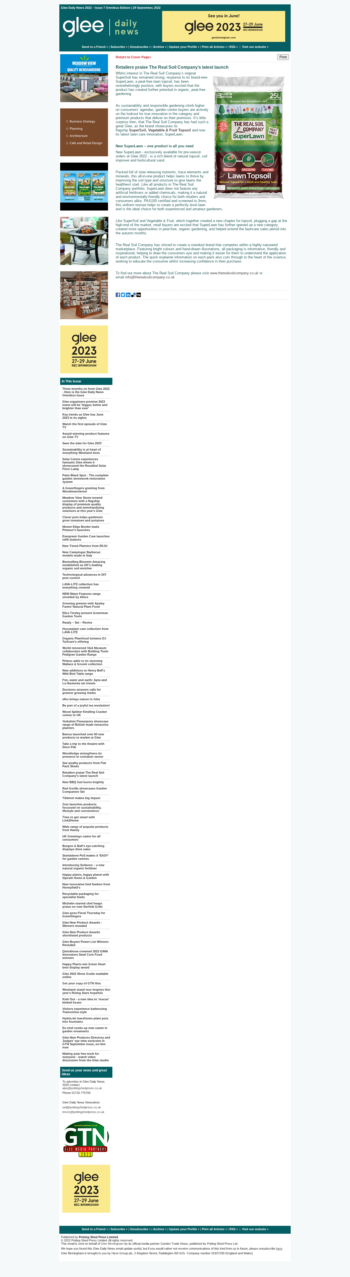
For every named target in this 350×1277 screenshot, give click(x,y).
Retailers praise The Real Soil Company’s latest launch (83, 774)
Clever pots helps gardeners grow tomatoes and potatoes (83, 518)
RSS (232, 46)
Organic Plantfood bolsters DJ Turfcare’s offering (84, 640)
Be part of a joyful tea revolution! (86, 705)
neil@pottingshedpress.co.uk (81, 1107)
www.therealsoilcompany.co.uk (234, 273)
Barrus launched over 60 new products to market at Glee (83, 736)
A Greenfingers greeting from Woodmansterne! (83, 489)
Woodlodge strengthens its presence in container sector (82, 755)
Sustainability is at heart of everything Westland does (81, 451)
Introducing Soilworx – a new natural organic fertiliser (83, 866)
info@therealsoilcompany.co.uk (150, 277)
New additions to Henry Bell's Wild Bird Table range (83, 672)
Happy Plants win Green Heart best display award (84, 965)
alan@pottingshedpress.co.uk (82, 1088)
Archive (158, 46)
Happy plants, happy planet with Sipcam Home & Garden (85, 876)
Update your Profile (183, 46)
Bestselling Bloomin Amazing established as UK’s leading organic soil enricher (83, 565)
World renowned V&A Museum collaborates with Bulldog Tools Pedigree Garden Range (85, 651)
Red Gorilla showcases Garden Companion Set (84, 790)
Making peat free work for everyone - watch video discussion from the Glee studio (85, 1057)
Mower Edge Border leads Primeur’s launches (80, 528)
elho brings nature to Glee (81, 699)
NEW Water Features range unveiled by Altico (81, 595)
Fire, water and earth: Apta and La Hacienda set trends (84, 681)
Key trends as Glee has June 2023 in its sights (82, 416)
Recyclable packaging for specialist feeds (80, 895)
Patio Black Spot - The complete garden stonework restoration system (85, 478)
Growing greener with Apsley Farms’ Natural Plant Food (83, 605)
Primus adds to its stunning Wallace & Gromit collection (82, 662)
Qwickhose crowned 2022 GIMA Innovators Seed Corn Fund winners (85, 954)
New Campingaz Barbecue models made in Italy (81, 553)
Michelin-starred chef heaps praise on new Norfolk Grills (82, 905)
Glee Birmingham (112, 1243)
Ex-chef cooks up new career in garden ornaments (84, 1029)
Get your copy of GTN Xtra (81, 983)
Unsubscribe (139, 46)
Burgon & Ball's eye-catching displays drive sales (83, 847)
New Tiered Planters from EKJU (84, 545)
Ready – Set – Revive (77, 622)
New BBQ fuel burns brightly (83, 782)
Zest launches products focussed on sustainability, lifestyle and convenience (81, 807)
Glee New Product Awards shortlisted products (81, 933)
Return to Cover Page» (133, 57)
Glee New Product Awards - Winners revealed (82, 924)
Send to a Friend (94, 46)
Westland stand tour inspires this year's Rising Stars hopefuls (86, 991)
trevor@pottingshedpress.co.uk (83, 1112)
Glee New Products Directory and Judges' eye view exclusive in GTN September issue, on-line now (86, 1042)
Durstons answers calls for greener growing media (81, 691)
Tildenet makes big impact (81, 798)
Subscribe (117, 46)
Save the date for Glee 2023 (81, 443)
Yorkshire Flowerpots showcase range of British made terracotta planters (85, 725)
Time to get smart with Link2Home (78, 818)
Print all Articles (213, 46)
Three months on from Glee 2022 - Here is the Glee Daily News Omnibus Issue (86, 392)
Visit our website (254, 46)
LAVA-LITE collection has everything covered (80, 586)
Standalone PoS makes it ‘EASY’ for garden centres (85, 857)
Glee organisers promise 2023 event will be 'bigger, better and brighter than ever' (84, 405)
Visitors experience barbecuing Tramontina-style (84, 1010)
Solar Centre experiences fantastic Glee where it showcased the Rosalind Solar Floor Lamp (84, 464)
